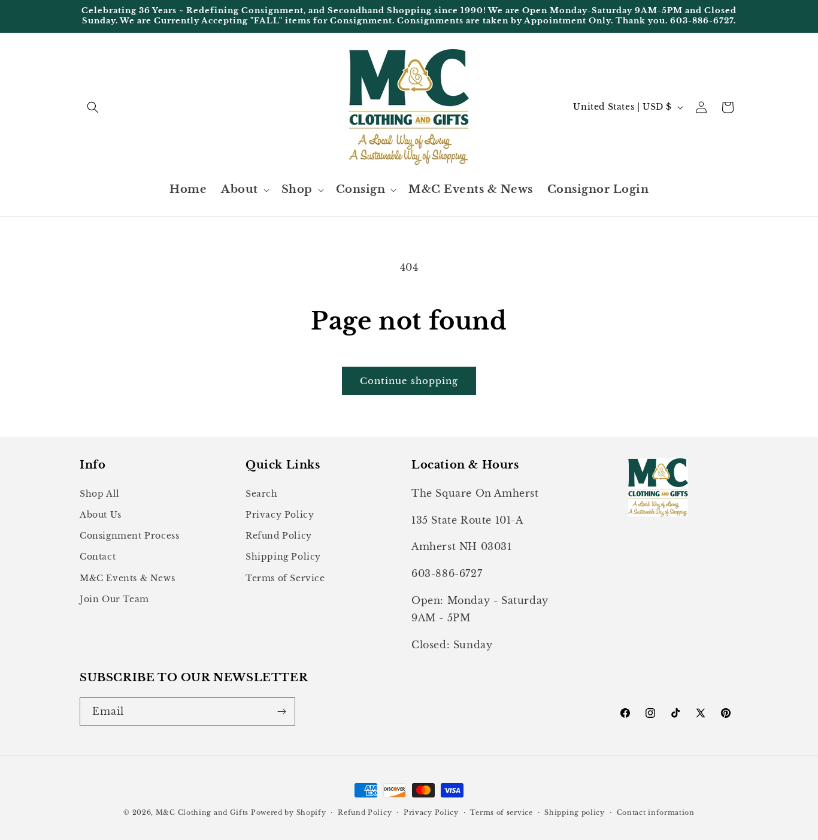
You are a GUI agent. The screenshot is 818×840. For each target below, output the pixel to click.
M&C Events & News (127, 578)
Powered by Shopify (288, 812)
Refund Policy (279, 535)
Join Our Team (114, 599)
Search (262, 493)
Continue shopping (409, 380)
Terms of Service (285, 578)
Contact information (656, 812)
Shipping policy (574, 812)
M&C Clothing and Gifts (202, 812)
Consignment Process (129, 535)
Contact (98, 556)
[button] (93, 107)
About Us (101, 514)
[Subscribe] (281, 711)
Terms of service (501, 812)
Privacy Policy (280, 514)
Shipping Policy (283, 556)
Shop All (100, 493)
